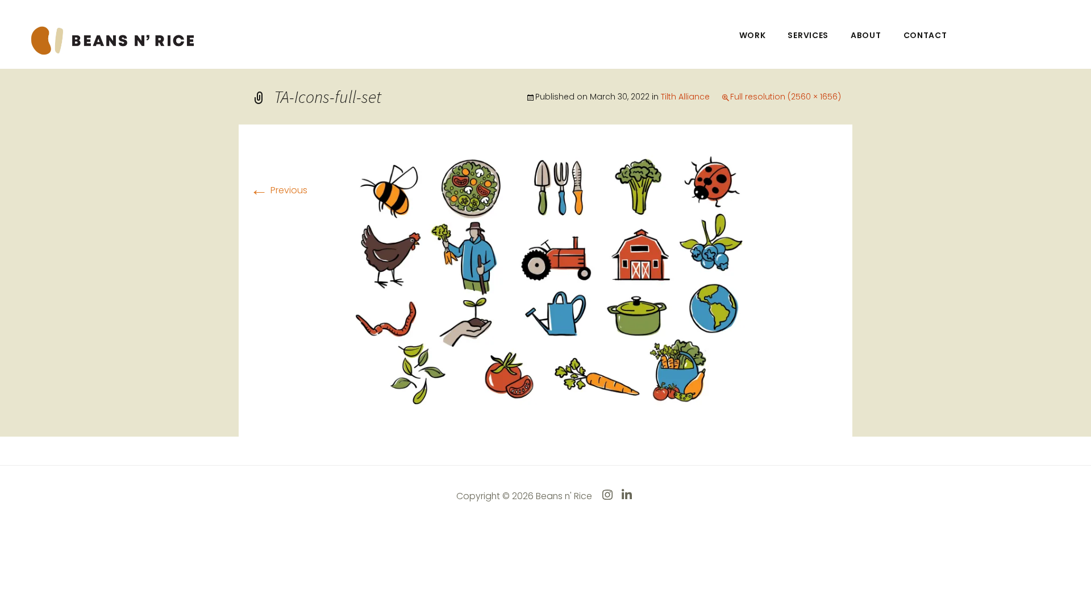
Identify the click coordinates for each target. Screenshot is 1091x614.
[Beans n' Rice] (114, 39)
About (866, 35)
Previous (278, 190)
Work (752, 35)
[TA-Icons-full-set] (545, 280)
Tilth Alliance (685, 96)
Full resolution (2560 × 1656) (785, 96)
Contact (925, 35)
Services (808, 35)
